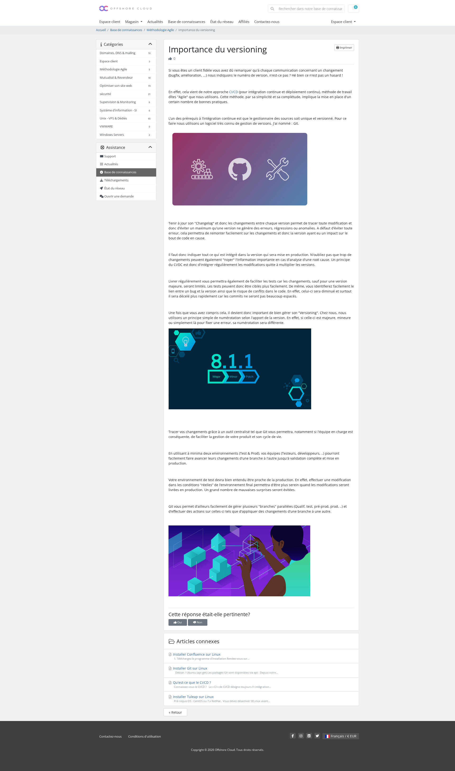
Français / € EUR (343, 736)
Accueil (101, 30)
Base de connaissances (186, 21)
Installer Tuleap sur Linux (221, 698)
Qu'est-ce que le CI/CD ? (221, 684)
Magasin (132, 21)
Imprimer (345, 48)
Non (199, 622)
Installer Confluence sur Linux (211, 656)
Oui (179, 622)
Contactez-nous (266, 21)
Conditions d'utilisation (144, 737)
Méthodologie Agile (160, 30)
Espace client (109, 21)
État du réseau (221, 21)
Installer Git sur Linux (225, 670)
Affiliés (243, 21)
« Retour (175, 712)
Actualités (155, 21)
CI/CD (233, 92)
